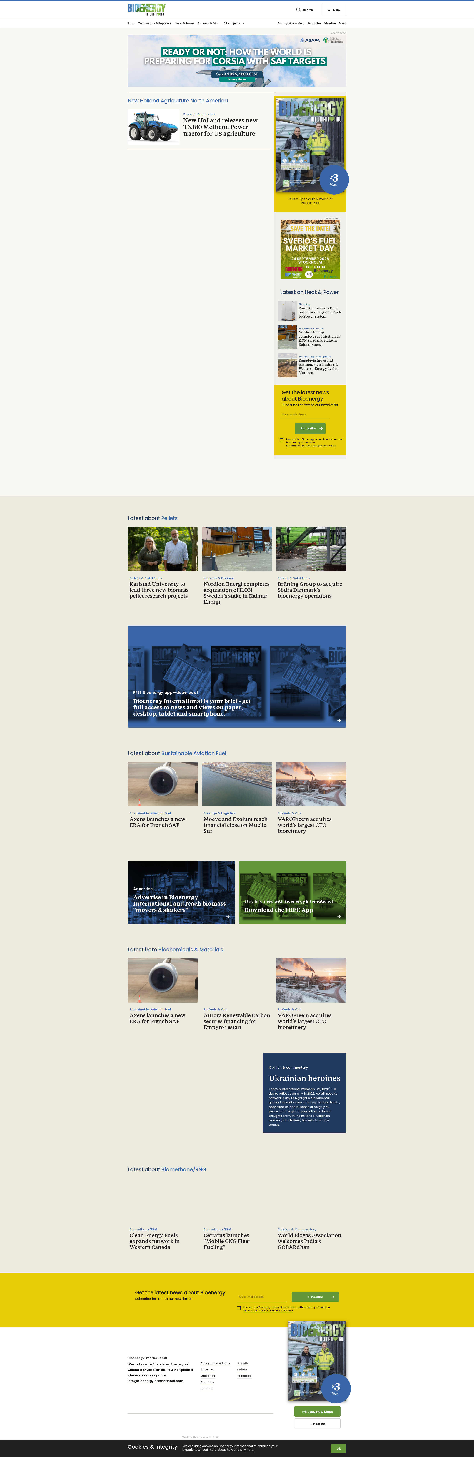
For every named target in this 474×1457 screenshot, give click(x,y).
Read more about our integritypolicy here (311, 445)
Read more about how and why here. (227, 1450)
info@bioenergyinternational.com (155, 1381)
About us (207, 1382)
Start (131, 23)
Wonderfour (211, 1437)
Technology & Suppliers (154, 23)
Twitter (242, 1369)
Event (342, 23)
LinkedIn (243, 1363)
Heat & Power (184, 23)
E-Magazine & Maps (317, 1412)
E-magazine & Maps (291, 23)
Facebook (244, 1376)
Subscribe (314, 23)
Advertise (329, 23)
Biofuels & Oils (208, 23)
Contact (207, 1388)
